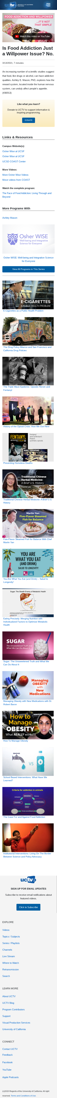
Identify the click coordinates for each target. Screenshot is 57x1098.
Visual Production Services (16, 1022)
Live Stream (8, 956)
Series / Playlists (11, 943)
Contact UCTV (10, 1049)
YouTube (6, 1069)
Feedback (7, 1054)
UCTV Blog (8, 1003)
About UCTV (9, 996)
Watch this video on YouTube (32, 37)
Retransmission (10, 969)
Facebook (7, 1062)
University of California (14, 1029)
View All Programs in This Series (28, 269)
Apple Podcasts (10, 1077)
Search (6, 976)
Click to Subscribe (28, 907)
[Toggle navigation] (48, 5)
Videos (6, 930)
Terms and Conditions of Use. (23, 1096)
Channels (7, 949)
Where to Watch (10, 963)
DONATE (28, 120)
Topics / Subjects (11, 936)
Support (6, 1016)
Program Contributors (13, 1009)
